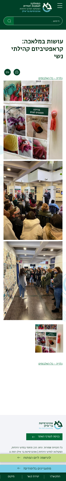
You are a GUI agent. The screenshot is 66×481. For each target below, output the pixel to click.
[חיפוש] (9, 21)
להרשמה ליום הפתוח (37, 457)
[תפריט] (59, 7)
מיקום (11, 476)
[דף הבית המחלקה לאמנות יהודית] (28, 9)
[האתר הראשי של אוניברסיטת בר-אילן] (50, 428)
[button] (49, 351)
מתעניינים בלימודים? (37, 468)
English (7, 72)
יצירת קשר (33, 476)
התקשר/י (55, 476)
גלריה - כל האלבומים (50, 78)
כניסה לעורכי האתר (48, 436)
